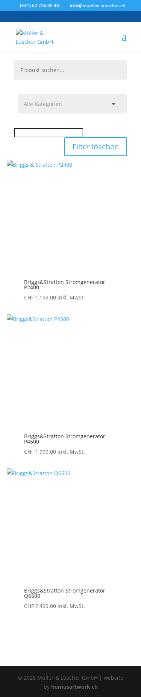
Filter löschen (96, 146)
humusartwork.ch (74, 686)
